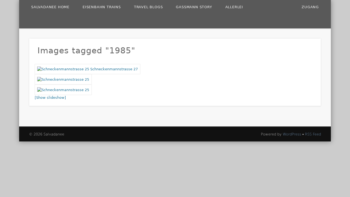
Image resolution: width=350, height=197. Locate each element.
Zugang (310, 7)
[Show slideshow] (50, 97)
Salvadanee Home (50, 7)
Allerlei (234, 7)
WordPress (292, 134)
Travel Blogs (148, 7)
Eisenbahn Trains (102, 7)
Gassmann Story (194, 7)
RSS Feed (313, 134)
